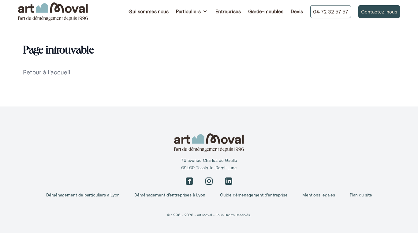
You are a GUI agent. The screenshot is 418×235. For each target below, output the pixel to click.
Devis (297, 11)
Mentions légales (318, 195)
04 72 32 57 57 (330, 12)
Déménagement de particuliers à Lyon (83, 195)
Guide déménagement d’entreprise (254, 195)
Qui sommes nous (149, 11)
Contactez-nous (379, 12)
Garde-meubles (265, 11)
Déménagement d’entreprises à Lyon (169, 195)
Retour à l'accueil (46, 72)
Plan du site (361, 195)
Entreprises (228, 11)
